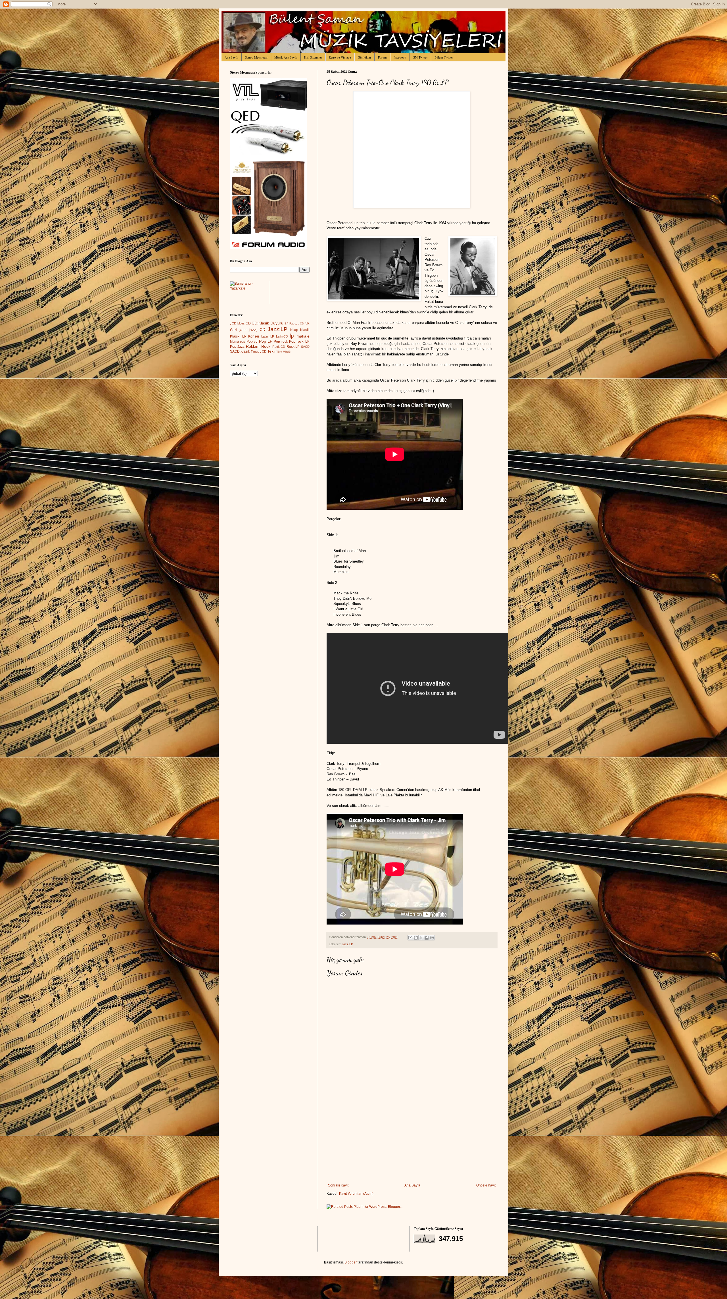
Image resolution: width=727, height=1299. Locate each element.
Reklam (253, 346)
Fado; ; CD (296, 323)
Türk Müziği (283, 351)
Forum (382, 57)
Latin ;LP (267, 336)
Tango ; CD (258, 351)
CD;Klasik (260, 323)
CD (248, 323)
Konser (253, 336)
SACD (305, 346)
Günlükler (364, 57)
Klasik (305, 330)
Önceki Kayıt (486, 1185)
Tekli (271, 351)
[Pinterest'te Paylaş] (432, 937)
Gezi (233, 330)
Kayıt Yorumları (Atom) (356, 1194)
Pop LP (265, 341)
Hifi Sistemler (313, 57)
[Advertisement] (411, 1140)
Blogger (350, 1262)
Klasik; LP (238, 336)
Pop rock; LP (299, 342)
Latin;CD (282, 336)
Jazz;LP (347, 944)
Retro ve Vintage (340, 57)
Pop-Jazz (237, 347)
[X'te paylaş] (421, 937)
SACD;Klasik (240, 351)
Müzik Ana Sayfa (285, 57)
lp (292, 336)
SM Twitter (420, 57)
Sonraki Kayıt (338, 1185)
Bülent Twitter (443, 57)
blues (241, 323)
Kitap (294, 330)
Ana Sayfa (231, 57)
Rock (265, 346)
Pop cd (252, 342)
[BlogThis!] (416, 937)
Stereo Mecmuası (256, 57)
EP (287, 323)
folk (307, 323)
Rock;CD (278, 346)
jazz (242, 329)
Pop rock (281, 342)
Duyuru (276, 323)
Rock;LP (293, 347)
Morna (234, 341)
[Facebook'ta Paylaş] (426, 937)
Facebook (400, 57)
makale (303, 336)
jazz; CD (257, 329)
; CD (233, 323)
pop (242, 341)
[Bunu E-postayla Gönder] (410, 937)
